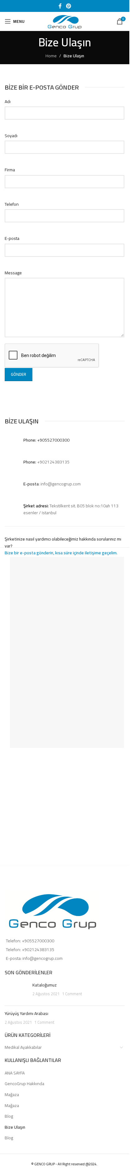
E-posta (12, 238)
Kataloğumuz (44, 985)
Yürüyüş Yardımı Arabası (26, 1013)
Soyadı (11, 135)
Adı (8, 101)
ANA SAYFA (15, 1073)
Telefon (12, 204)
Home (51, 55)
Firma (10, 169)
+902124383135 (38, 949)
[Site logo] (65, 21)
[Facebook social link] (60, 6)
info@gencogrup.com (42, 958)
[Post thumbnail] (16, 991)
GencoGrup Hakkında (24, 1084)
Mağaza (12, 1095)
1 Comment (72, 993)
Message (13, 272)
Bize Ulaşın (15, 1127)
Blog (9, 1116)
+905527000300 (38, 941)
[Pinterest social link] (68, 6)
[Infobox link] (65, 443)
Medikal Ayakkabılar (23, 1047)
